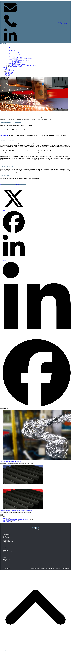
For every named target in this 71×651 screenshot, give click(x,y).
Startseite (4, 45)
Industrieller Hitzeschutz (16, 54)
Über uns (4, 549)
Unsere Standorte (6, 560)
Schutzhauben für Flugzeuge (14, 59)
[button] (37, 338)
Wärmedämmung (6, 540)
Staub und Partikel (4, 135)
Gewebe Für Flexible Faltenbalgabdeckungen (17, 50)
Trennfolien (5, 536)
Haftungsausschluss (66, 568)
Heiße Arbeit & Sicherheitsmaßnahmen (9, 520)
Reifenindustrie (14, 48)
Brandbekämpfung (15, 55)
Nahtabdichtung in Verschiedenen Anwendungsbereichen (22, 58)
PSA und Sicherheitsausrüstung (8, 538)
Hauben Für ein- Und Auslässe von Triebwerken (20, 60)
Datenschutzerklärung (35, 568)
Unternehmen (5, 67)
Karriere (4, 553)
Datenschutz (58, 568)
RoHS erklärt (5, 518)
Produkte (4, 46)
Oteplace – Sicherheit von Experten (15, 66)
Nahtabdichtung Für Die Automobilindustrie (19, 57)
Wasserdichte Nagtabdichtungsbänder (15, 56)
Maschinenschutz (6, 537)
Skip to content (3, 0)
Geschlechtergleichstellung (9, 70)
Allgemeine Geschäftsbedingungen (47, 568)
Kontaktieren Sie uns (6, 75)
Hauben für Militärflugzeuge (17, 62)
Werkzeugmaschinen (15, 51)
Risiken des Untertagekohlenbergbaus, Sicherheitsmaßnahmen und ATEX (16, 519)
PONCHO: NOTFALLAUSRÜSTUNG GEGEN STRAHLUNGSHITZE (22, 65)
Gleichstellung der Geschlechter (8, 551)
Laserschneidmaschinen (16, 52)
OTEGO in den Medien (9, 72)
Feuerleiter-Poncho (6, 521)
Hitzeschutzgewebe (12, 53)
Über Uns (6, 68)
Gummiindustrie (14, 49)
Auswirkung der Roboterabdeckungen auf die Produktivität (10, 461)
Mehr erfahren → (6, 542)
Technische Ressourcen (9, 73)
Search (1, 515)
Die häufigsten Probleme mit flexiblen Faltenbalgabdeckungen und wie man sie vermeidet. (16, 510)
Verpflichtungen (7, 69)
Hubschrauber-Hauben (16, 61)
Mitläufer (11, 47)
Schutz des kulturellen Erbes (8, 541)
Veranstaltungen (7, 74)
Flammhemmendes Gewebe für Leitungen (19, 64)
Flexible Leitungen (12, 63)
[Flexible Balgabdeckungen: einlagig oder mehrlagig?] (23, 484)
